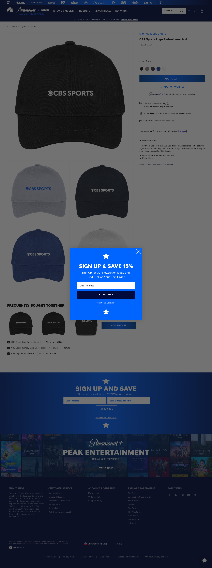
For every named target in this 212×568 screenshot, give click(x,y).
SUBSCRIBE (106, 294)
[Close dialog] (138, 251)
